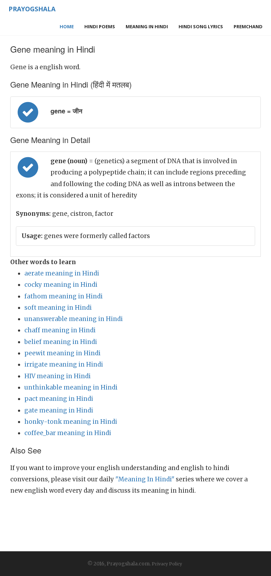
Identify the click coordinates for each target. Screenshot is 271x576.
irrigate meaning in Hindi (63, 364)
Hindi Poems (99, 26)
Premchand (248, 26)
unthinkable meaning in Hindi (71, 387)
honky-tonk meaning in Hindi (70, 422)
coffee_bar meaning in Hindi (67, 433)
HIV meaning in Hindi (57, 376)
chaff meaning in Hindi (60, 330)
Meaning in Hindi (147, 26)
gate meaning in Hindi (58, 410)
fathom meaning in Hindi (63, 296)
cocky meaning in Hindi (60, 285)
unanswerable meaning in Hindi (73, 319)
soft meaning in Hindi (58, 307)
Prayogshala (31, 9)
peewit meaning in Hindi (62, 353)
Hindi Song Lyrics (201, 26)
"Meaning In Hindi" (144, 479)
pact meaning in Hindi (58, 399)
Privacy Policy (167, 563)
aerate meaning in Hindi (61, 273)
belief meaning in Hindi (60, 342)
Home (67, 26)
